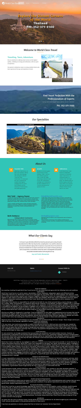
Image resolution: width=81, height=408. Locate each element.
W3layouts (58, 283)
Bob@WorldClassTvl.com (51, 196)
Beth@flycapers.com (50, 216)
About (27, 3)
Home (21, 3)
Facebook (64, 271)
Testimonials (36, 3)
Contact (44, 3)
